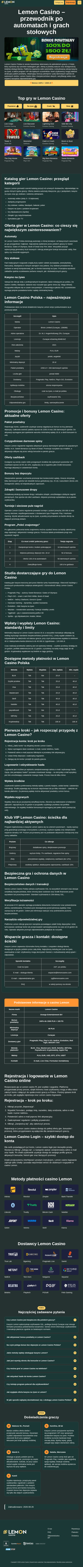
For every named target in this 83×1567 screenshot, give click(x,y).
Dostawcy (75, 1536)
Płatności (75, 1532)
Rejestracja (70, 2)
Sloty (68, 106)
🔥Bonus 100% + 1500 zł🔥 (41, 83)
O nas (50, 1529)
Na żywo (30, 106)
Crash (49, 106)
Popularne (12, 106)
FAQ (49, 1532)
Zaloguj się (59, 2)
